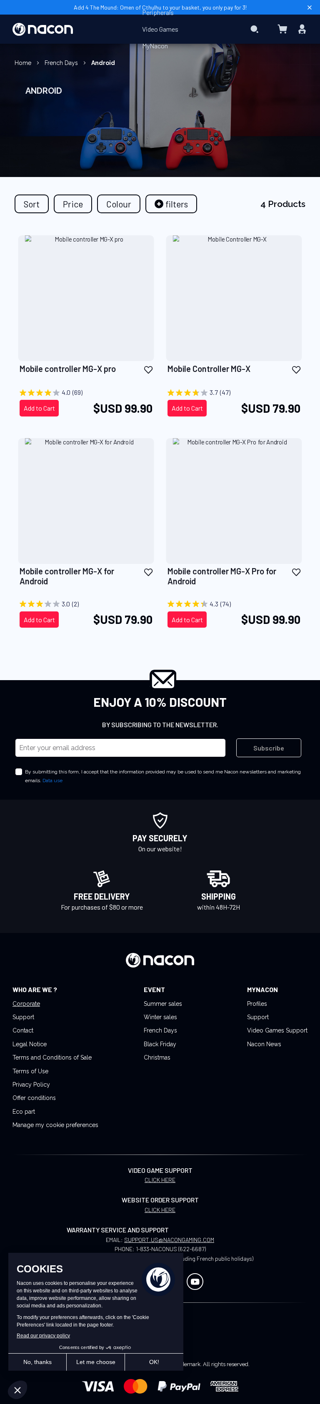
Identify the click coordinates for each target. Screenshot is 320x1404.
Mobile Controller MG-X (209, 369)
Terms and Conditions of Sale (52, 1057)
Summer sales (163, 1003)
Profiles (257, 1003)
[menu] (160, 29)
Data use (52, 780)
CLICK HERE (160, 1179)
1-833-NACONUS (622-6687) (171, 1248)
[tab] (171, 204)
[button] (148, 369)
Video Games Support (277, 1030)
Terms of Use (30, 1071)
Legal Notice (29, 1044)
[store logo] (42, 29)
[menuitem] (158, 12)
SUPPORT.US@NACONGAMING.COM (169, 1239)
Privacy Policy (31, 1084)
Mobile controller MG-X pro (68, 369)
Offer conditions (34, 1098)
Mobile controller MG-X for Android (67, 576)
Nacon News (264, 1044)
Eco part (23, 1111)
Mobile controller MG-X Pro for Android (222, 576)
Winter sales (160, 1017)
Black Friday (160, 1044)
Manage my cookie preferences (55, 1125)
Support (23, 1017)
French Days (62, 63)
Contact (22, 1030)
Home (24, 63)
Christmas (157, 1057)
